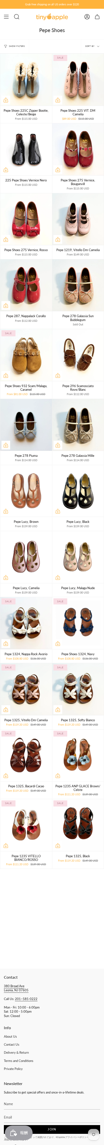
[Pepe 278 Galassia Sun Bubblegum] (78, 285)
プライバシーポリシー (77, 1137)
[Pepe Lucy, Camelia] (26, 557)
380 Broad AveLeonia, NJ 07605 (16, 988)
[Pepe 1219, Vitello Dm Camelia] (78, 219)
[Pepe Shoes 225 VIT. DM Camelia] (78, 80)
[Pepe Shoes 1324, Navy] (78, 623)
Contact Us (11, 1044)
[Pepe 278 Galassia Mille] (78, 425)
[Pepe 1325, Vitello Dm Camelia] (26, 689)
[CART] (97, 17)
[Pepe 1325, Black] (78, 825)
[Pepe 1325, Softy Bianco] (78, 689)
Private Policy (13, 1069)
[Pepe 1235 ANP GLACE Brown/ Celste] (78, 755)
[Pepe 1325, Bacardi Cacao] (26, 755)
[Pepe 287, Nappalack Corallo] (26, 285)
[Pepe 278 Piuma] (26, 425)
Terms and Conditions (18, 1061)
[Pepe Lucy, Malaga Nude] (78, 557)
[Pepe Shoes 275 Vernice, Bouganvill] (78, 149)
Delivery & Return (16, 1052)
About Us (10, 1036)
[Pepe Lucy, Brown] (26, 491)
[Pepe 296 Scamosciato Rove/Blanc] (78, 355)
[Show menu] (6, 17)
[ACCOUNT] (87, 17)
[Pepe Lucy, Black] (78, 491)
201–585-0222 (26, 999)
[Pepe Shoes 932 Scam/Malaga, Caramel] (26, 355)
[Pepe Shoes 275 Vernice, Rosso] (26, 219)
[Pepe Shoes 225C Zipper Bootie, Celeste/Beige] (26, 80)
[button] (17, 17)
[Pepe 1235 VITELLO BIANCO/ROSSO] (26, 825)
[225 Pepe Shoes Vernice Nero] (26, 149)
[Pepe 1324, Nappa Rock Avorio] (26, 623)
